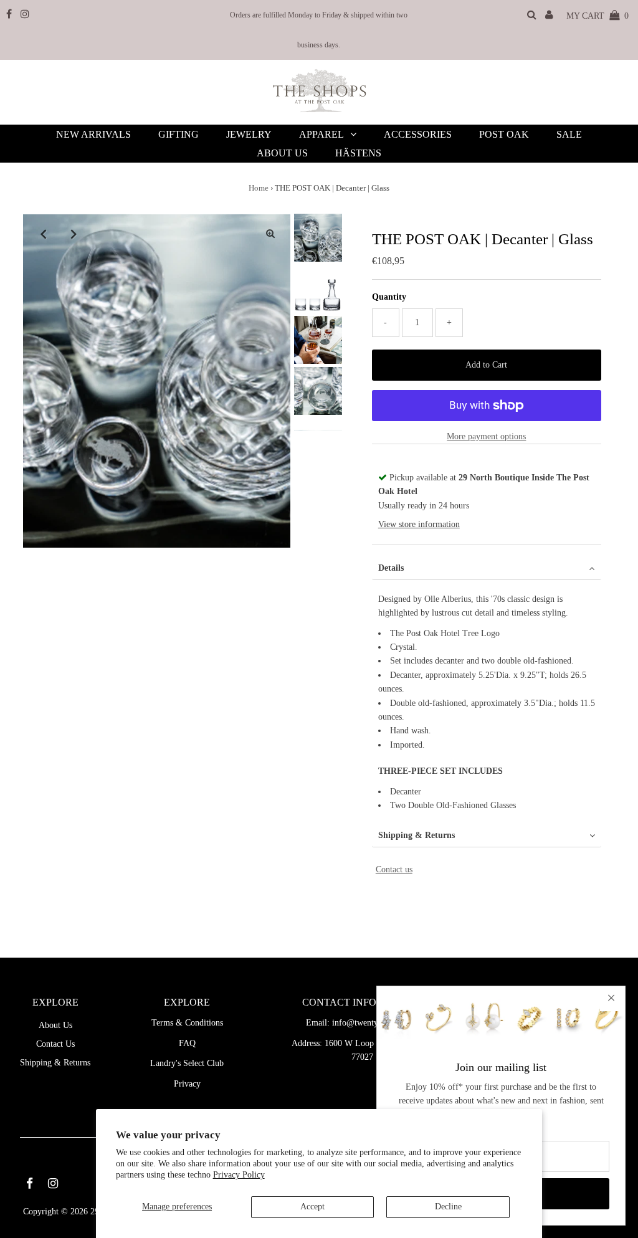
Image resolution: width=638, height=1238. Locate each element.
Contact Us (55, 1044)
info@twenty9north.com (375, 1022)
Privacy (187, 1083)
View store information (419, 524)
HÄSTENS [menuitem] (358, 153)
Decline (448, 1206)
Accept (312, 1206)
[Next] (73, 233)
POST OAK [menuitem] (504, 134)
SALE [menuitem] (569, 134)
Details (391, 568)
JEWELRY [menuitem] (249, 134)
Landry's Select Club (187, 1063)
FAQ (187, 1043)
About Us (55, 1025)
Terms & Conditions (187, 1022)
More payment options (486, 436)
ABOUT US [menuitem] (282, 153)
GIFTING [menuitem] (178, 134)
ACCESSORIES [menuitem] (418, 134)
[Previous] (43, 233)
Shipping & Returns (416, 835)
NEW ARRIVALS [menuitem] (93, 134)
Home (259, 188)
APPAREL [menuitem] (321, 134)
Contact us (394, 869)
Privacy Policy (239, 1174)
